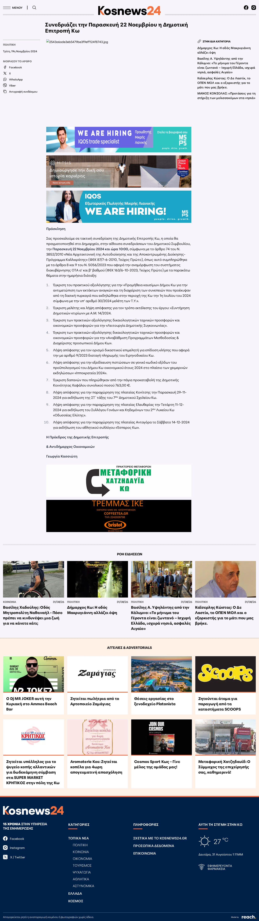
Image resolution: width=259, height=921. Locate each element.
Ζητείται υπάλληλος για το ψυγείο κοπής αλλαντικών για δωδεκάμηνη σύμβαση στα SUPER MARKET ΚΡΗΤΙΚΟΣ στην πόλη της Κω (33, 772)
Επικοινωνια (144, 853)
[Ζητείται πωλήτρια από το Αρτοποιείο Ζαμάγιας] (97, 674)
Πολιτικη (9, 44)
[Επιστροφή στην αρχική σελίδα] (129, 10)
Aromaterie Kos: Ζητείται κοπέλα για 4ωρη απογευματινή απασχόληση (96, 767)
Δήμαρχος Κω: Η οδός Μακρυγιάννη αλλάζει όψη (224, 49)
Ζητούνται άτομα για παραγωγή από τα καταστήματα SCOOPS (219, 703)
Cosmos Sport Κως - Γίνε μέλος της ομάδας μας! (157, 764)
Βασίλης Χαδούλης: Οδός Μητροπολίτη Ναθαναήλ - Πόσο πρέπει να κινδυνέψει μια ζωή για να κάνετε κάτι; (32, 615)
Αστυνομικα (83, 885)
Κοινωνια (9, 602)
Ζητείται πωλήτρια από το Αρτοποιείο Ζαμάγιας (94, 701)
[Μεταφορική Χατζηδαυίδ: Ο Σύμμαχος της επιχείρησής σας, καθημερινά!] (225, 737)
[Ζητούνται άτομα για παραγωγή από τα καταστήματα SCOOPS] (225, 674)
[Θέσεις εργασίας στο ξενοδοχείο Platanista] (161, 674)
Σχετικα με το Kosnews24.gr (160, 837)
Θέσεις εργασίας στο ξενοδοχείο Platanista (154, 701)
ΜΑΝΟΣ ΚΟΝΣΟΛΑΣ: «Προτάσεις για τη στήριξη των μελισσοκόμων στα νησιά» (226, 95)
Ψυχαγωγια (82, 872)
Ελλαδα (75, 893)
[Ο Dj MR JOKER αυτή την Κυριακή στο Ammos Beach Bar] (33, 674)
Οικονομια (82, 858)
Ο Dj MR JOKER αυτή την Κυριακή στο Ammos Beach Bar (31, 703)
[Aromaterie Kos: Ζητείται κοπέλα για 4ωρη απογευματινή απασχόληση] (97, 737)
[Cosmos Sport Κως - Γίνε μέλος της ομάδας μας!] (161, 737)
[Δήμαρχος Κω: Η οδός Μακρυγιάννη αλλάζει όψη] (97, 579)
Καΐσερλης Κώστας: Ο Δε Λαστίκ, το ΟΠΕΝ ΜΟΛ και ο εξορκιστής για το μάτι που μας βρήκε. (224, 82)
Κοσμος (75, 900)
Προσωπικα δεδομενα (153, 845)
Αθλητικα (81, 878)
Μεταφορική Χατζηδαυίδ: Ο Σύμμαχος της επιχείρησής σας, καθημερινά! (224, 767)
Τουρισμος (82, 865)
